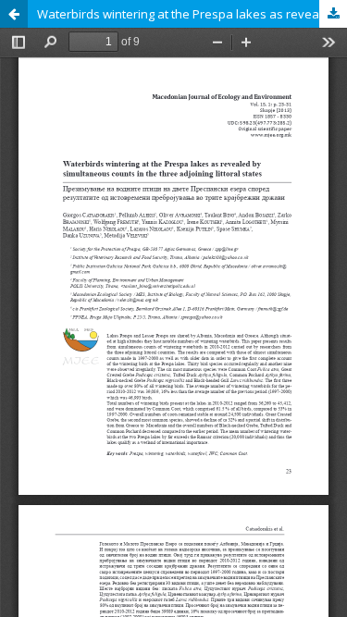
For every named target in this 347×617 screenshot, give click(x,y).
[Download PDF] (333, 14)
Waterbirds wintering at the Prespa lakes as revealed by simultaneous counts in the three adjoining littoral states (192, 14)
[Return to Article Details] (14, 14)
